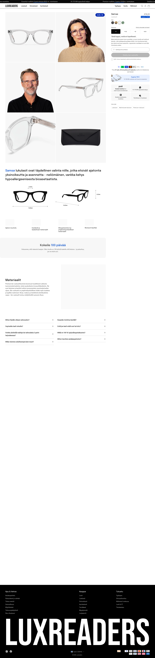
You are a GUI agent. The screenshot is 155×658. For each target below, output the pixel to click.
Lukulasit (114, 107)
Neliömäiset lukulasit (125, 107)
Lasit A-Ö (119, 604)
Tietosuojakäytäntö (11, 610)
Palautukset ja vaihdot (12, 598)
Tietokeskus (120, 607)
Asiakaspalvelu (10, 595)
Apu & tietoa (10, 591)
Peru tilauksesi (10, 613)
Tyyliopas (119, 595)
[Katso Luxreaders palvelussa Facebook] (11, 651)
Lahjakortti (82, 613)
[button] (142, 6)
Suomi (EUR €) (77, 652)
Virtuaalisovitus (121, 598)
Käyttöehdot (9, 607)
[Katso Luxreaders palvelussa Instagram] (6, 651)
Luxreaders (79, 655)
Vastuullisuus (9, 604)
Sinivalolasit (83, 601)
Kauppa (82, 591)
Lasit (81, 595)
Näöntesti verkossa (122, 601)
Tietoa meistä (9, 601)
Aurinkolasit (83, 604)
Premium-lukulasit (138, 107)
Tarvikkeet (82, 607)
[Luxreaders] (11, 6)
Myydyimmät (83, 610)
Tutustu (119, 591)
